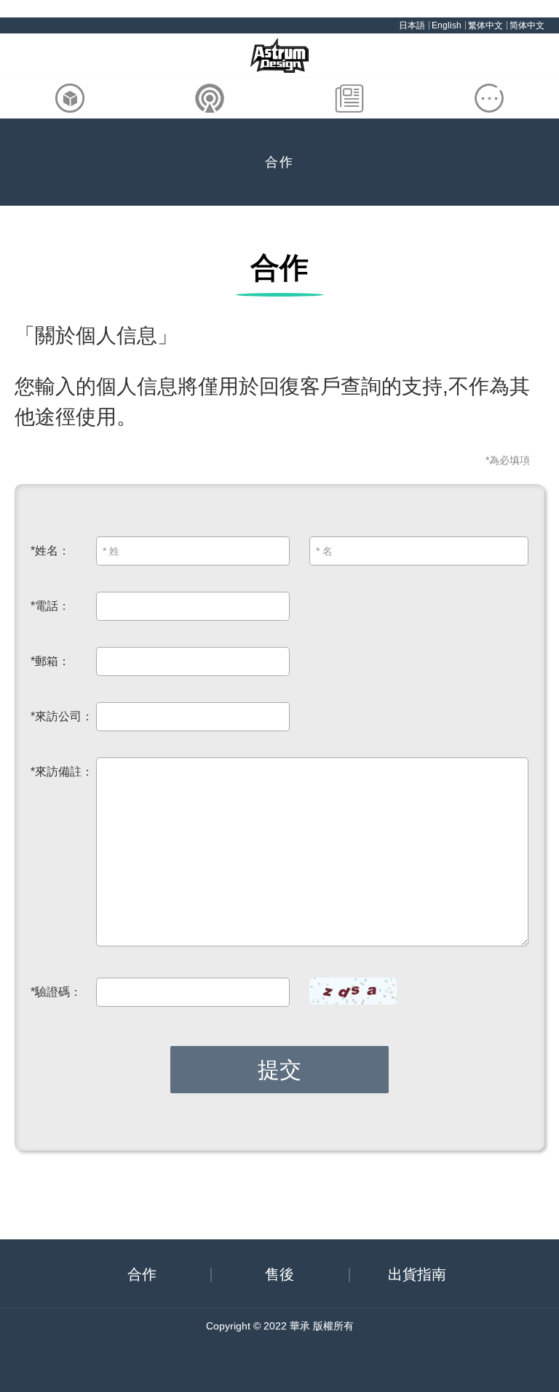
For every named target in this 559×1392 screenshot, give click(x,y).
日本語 (412, 25)
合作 (141, 1274)
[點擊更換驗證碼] (353, 991)
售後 (279, 1274)
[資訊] (349, 98)
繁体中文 (485, 25)
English (446, 25)
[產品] (70, 98)
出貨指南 (417, 1274)
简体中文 (527, 25)
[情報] (210, 98)
